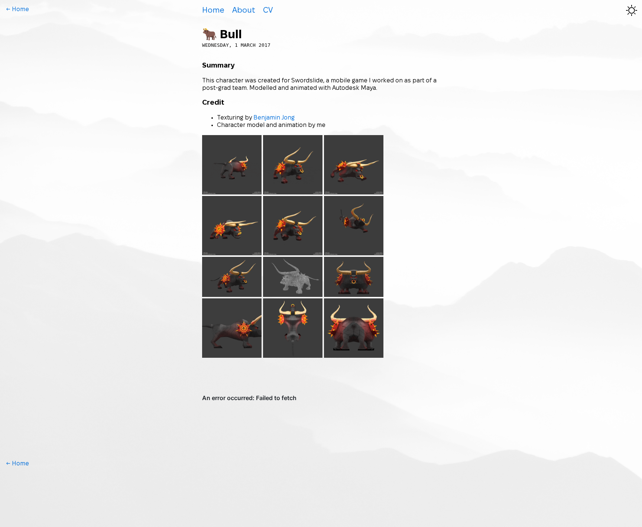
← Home (17, 9)
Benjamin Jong (274, 118)
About (243, 10)
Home (213, 10)
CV (268, 10)
